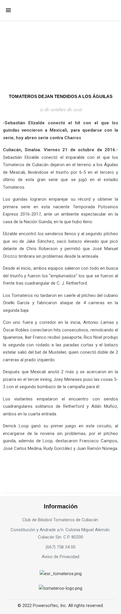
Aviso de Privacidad (60, 556)
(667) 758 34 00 (60, 547)
